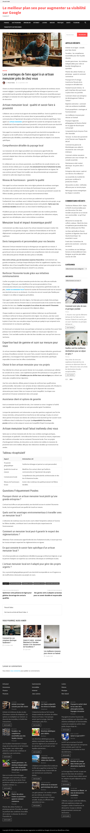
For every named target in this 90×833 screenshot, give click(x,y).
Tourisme (76, 22)
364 (71, 379)
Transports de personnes (13, 27)
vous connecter (15, 671)
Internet (36, 22)
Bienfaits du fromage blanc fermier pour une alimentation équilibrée (78, 763)
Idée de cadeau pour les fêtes (75, 228)
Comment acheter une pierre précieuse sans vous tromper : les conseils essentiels (76, 157)
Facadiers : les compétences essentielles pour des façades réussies (75, 55)
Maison (52, 22)
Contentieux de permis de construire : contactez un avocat (76, 243)
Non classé (65, 694)
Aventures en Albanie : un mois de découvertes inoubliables (79, 793)
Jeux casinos (36, 694)
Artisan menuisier (16, 583)
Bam (67, 830)
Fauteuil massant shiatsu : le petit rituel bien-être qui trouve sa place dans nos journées (75, 90)
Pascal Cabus (11, 82)
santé (68, 22)
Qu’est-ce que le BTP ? (78, 736)
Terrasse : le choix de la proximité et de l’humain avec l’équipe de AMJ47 (76, 139)
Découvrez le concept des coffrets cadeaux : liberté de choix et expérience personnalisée (76, 223)
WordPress (61, 830)
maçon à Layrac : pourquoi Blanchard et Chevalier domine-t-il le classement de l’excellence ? (32, 643)
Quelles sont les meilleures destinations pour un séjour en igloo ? (75, 351)
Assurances (6, 687)
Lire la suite (7, 725)
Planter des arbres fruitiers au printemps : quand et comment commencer (75, 74)
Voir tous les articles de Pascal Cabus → (16, 612)
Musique (64, 690)
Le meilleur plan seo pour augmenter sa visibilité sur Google (44, 10)
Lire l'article (70, 327)
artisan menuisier (15, 122)
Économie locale (27, 583)
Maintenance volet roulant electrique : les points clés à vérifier (74, 165)
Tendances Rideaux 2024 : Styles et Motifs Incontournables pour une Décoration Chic (76, 207)
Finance (6, 22)
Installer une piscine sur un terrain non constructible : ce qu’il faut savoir (76, 215)
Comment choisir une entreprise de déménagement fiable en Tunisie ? (75, 98)
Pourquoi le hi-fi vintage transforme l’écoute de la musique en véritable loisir (74, 82)
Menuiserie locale (39, 583)
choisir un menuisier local (15, 289)
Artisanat (6, 684)
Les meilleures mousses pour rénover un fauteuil (52, 652)
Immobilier (27, 22)
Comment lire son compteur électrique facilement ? (9, 640)
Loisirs (44, 22)
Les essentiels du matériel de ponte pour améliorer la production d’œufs (75, 179)
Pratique (60, 22)
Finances (5, 694)
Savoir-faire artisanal (52, 583)
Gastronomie (16, 22)
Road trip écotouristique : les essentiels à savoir (76, 235)
